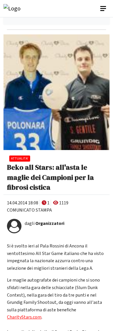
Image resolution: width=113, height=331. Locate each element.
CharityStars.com (24, 317)
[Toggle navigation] (104, 8)
